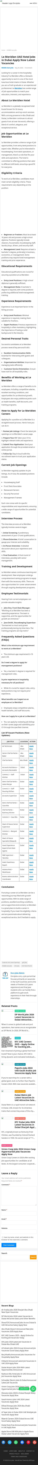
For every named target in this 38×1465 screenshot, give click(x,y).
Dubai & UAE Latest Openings (11, 962)
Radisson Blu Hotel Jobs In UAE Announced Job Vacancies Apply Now (18, 1375)
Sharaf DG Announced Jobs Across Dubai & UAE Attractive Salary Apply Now (18, 1323)
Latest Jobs (13, 1451)
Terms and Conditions (19, 1457)
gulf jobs (24, 962)
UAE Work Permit (27, 966)
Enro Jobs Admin (17, 973)
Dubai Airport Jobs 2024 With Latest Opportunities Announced (15, 1368)
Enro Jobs (11, 1460)
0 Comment (28, 68)
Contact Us (30, 1451)
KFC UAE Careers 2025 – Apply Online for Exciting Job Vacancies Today (24, 1045)
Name (4, 1210)
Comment (5, 1185)
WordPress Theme (21, 1460)
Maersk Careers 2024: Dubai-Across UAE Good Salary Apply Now (17, 1419)
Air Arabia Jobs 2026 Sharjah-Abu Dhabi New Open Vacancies (17, 1311)
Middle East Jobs (12, 50)
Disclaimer (25, 1454)
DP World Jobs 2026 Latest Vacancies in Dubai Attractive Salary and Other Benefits (24, 1019)
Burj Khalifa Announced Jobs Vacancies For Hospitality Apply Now (18, 1355)
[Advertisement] (19, 28)
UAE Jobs (16, 966)
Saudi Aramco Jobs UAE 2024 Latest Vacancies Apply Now (15, 1400)
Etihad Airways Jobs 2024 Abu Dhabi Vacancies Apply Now (15, 1407)
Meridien (18, 88)
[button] (33, 1389)
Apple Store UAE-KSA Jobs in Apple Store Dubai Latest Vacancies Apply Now (17, 1432)
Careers (17, 1038)
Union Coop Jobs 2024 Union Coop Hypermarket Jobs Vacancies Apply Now (18, 1152)
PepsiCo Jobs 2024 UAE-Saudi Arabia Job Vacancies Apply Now (25, 1071)
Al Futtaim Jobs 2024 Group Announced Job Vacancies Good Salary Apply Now (18, 1349)
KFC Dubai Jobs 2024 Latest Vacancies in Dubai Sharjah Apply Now (25, 1126)
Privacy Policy (14, 1454)
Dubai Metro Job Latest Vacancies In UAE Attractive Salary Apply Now (25, 1099)
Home (3, 50)
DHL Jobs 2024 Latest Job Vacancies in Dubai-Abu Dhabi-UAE (16, 1343)
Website (4, 1228)
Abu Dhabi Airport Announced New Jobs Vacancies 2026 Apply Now (17, 1330)
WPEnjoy (32, 1460)
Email (4, 1219)
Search (4, 1253)
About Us (21, 1451)
